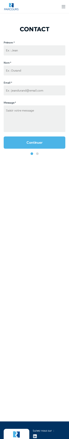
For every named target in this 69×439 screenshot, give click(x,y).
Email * (8, 82)
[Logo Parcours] (11, 6)
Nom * (7, 62)
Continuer (34, 142)
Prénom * (9, 42)
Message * (10, 102)
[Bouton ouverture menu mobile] (63, 7)
